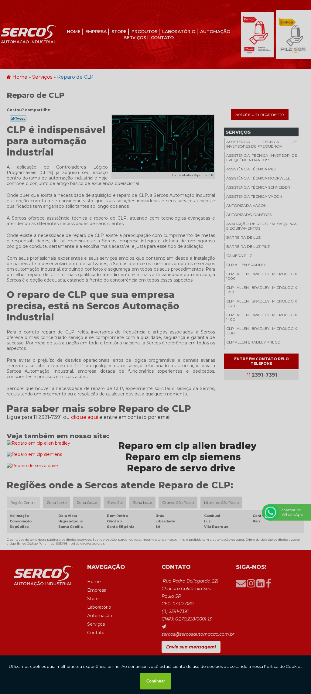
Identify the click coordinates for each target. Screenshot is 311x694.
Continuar (155, 681)
